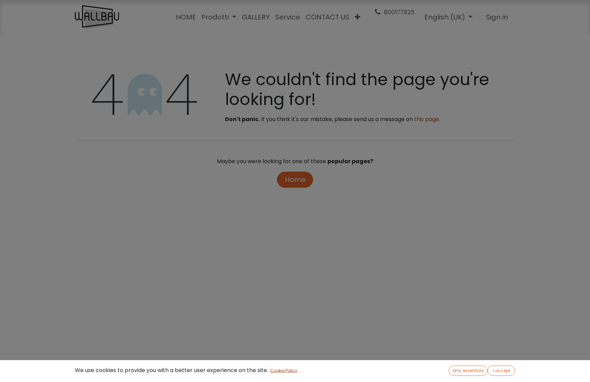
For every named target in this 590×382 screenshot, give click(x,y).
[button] (468, 371)
